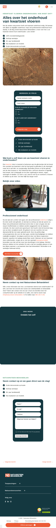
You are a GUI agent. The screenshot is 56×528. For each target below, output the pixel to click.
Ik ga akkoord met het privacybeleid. (29, 431)
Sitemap (8, 521)
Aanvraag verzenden (21, 436)
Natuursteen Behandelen (29, 518)
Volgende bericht (10, 462)
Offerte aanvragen (26, 525)
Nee (19, 114)
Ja (18, 111)
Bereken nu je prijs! (12, 254)
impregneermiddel (42, 240)
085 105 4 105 (40, 295)
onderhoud (43, 220)
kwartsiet (9, 164)
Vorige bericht (46, 462)
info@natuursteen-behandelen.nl (13, 295)
